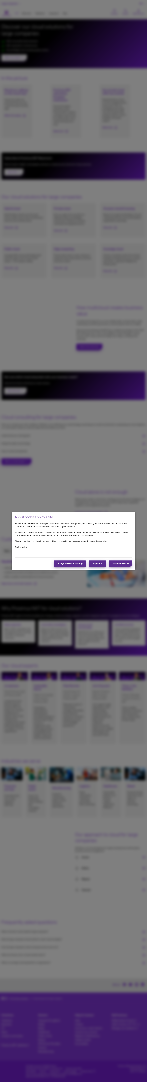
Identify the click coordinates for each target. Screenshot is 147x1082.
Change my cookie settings (70, 564)
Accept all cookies (120, 564)
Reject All (97, 564)
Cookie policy (21, 547)
